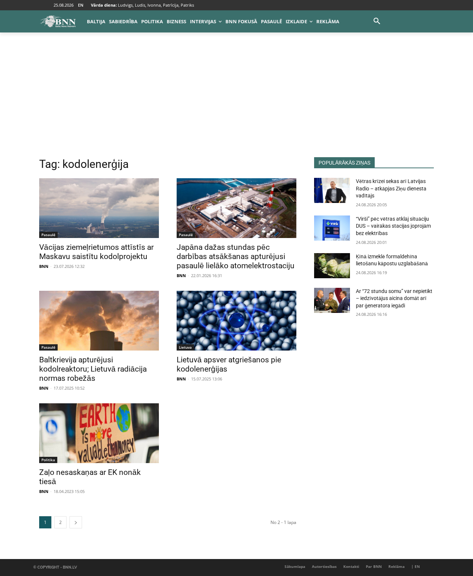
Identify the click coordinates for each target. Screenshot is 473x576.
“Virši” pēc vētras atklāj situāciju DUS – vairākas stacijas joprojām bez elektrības (393, 226)
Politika (48, 459)
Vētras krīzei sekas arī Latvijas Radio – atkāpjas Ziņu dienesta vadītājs (391, 188)
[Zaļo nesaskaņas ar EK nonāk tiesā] (99, 433)
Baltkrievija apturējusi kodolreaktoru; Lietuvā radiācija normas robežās (93, 369)
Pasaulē (48, 234)
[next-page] (75, 522)
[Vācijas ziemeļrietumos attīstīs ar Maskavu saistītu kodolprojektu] (99, 208)
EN (81, 5)
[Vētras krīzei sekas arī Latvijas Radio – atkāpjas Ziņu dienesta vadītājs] (332, 190)
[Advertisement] (236, 102)
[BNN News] (57, 21)
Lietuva (185, 347)
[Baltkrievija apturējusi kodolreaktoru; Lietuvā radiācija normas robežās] (99, 321)
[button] (377, 21)
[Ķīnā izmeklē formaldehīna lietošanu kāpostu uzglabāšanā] (332, 265)
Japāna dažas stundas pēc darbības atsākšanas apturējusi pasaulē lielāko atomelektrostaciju (236, 256)
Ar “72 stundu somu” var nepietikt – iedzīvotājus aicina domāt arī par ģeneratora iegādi (394, 298)
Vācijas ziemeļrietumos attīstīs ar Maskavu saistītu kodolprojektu (96, 252)
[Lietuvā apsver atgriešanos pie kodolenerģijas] (236, 321)
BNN (43, 266)
